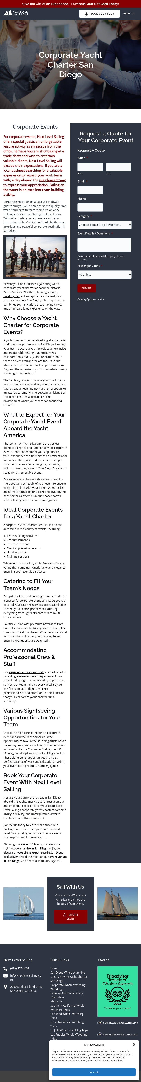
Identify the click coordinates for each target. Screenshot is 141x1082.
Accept (94, 1072)
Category (84, 216)
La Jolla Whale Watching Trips (69, 1030)
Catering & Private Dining (66, 993)
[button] (134, 1044)
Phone (81, 199)
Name (82, 158)
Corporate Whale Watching (67, 985)
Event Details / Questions (95, 233)
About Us (56, 1001)
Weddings (56, 989)
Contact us (10, 825)
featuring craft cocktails (44, 628)
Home (54, 968)
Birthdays (58, 997)
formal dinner (26, 636)
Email (82, 181)
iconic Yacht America (22, 443)
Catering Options (86, 299)
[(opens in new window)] (117, 968)
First (80, 173)
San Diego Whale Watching (67, 972)
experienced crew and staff (26, 672)
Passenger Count (89, 266)
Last (108, 173)
